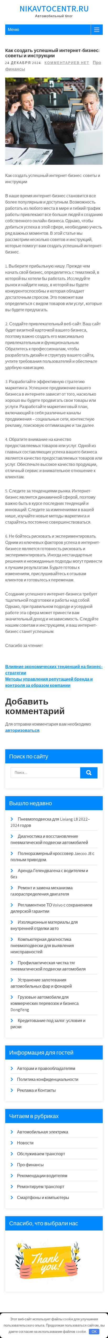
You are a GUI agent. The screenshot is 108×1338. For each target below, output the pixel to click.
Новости (25, 1143)
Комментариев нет (67, 63)
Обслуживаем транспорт (41, 1154)
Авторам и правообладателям (46, 1068)
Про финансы (30, 1165)
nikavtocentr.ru (54, 8)
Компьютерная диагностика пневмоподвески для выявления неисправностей (42, 946)
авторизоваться (22, 730)
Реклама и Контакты (36, 1090)
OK (94, 1332)
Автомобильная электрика (42, 1132)
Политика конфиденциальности (47, 1079)
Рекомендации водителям (42, 1175)
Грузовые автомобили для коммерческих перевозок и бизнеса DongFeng (44, 1003)
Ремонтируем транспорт (40, 1186)
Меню (13, 29)
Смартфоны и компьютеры (43, 1197)
